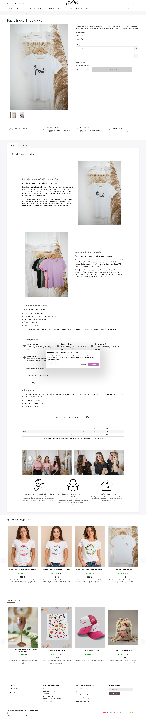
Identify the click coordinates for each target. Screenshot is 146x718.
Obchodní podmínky (48, 696)
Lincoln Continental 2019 (82, 701)
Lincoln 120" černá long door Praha (85, 698)
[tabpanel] (23, 558)
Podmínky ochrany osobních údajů (52, 698)
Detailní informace (80, 32)
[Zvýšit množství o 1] (87, 69)
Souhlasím (93, 364)
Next (143, 560)
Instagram (11, 3)
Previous (3, 560)
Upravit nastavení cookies (15, 713)
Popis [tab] (12, 145)
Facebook (8, 3)
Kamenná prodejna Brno (122, 3)
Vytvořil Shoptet (135, 712)
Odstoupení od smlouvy (49, 701)
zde (59, 359)
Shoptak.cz (25, 715)
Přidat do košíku (112, 69)
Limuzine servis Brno (81, 688)
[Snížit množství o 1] (77, 69)
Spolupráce (133, 3)
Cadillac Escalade (80, 692)
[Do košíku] (123, 627)
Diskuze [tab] (24, 145)
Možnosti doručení (83, 65)
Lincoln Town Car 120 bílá (83, 695)
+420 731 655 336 (14, 688)
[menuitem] (11, 8)
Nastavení (83, 364)
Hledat (115, 693)
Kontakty (111, 3)
